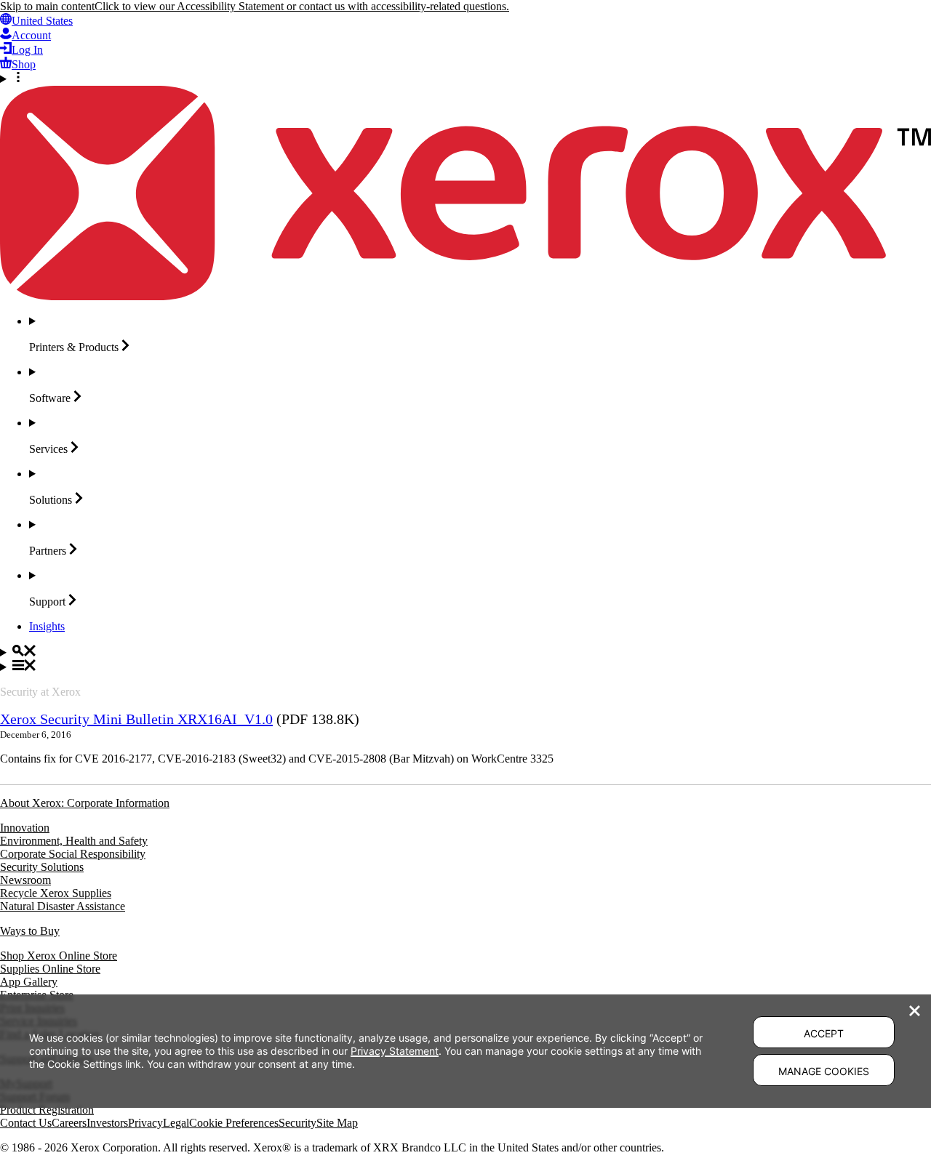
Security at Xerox (40, 691)
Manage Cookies (823, 1071)
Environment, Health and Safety (74, 841)
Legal (176, 1123)
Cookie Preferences (234, 1123)
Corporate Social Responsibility (72, 854)
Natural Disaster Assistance (62, 906)
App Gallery (28, 982)
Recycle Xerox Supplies (55, 893)
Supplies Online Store (50, 968)
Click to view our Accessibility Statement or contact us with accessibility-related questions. (302, 6)
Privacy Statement (395, 1051)
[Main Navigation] (465, 666)
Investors (107, 1123)
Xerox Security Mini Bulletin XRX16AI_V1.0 (136, 719)
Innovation (24, 827)
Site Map (337, 1123)
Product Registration (47, 1109)
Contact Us (26, 1123)
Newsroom (25, 880)
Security (297, 1123)
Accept (824, 1033)
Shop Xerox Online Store (58, 955)
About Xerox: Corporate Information (84, 803)
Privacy (145, 1123)
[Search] (465, 652)
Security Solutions (42, 867)
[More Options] (465, 78)
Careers (69, 1123)
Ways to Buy (30, 931)
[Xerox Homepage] (465, 296)
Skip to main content (47, 6)
